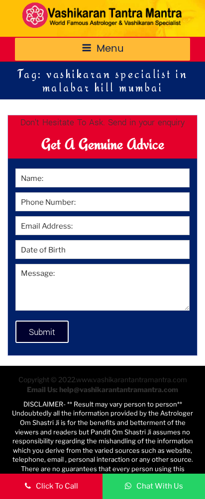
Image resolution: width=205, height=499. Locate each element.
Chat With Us (159, 486)
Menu (110, 49)
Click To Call (57, 486)
